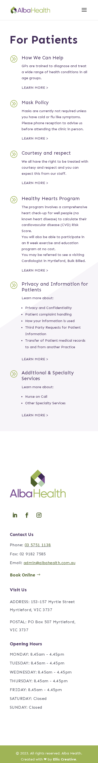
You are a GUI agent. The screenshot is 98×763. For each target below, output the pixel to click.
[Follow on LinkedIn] (15, 515)
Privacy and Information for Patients (55, 287)
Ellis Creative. (65, 759)
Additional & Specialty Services (48, 375)
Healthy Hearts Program (51, 198)
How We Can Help (42, 58)
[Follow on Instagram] (39, 515)
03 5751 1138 (38, 545)
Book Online (22, 574)
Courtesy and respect (46, 153)
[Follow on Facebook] (27, 515)
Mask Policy (35, 102)
